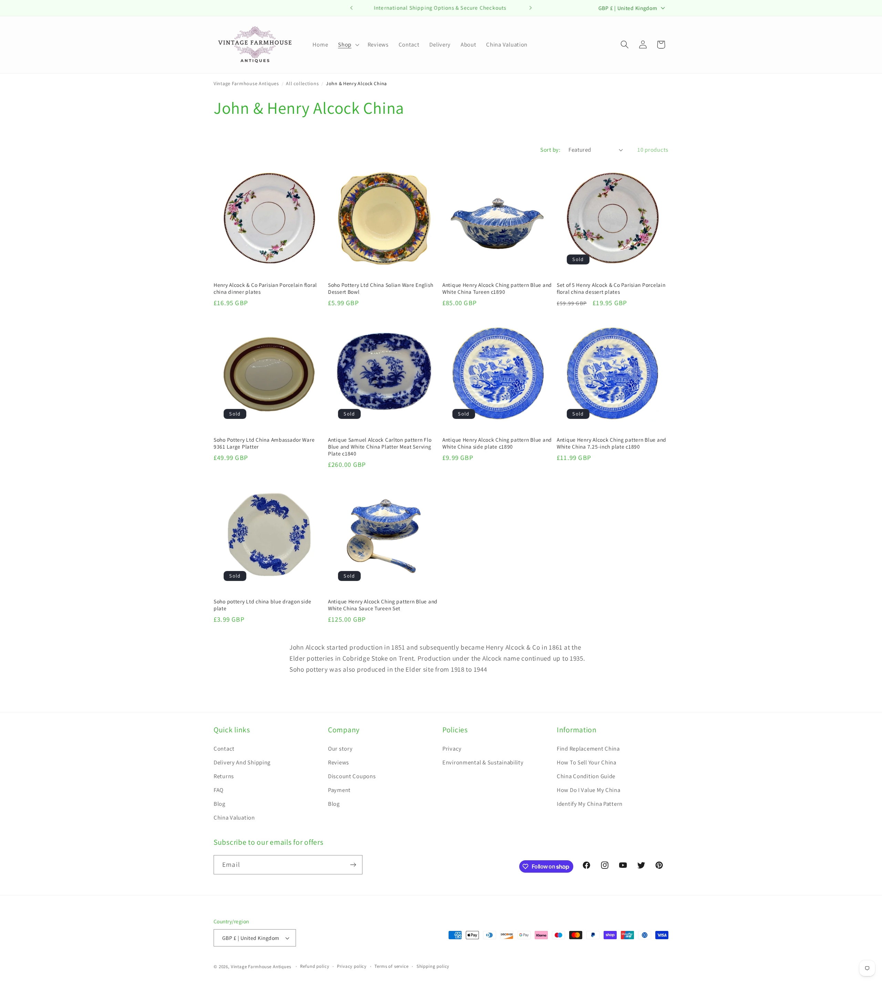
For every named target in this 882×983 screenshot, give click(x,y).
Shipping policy (433, 966)
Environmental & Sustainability (483, 762)
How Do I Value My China (589, 790)
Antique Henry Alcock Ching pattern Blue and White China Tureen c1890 (497, 288)
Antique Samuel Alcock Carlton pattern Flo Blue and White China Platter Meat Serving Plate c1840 (380, 446)
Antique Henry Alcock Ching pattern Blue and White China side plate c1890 (497, 443)
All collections (302, 83)
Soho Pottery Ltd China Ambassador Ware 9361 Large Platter (264, 443)
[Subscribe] (353, 864)
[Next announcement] (530, 8)
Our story (340, 748)
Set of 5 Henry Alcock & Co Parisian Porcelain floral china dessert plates (611, 288)
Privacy (452, 748)
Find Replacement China (588, 748)
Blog (219, 804)
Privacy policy (352, 966)
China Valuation (234, 817)
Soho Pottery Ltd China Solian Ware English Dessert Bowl (380, 288)
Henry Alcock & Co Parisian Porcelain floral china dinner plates (265, 288)
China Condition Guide (586, 776)
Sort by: (550, 149)
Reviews (338, 762)
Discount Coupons (352, 776)
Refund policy (314, 966)
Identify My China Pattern (590, 804)
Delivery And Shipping (242, 762)
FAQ (219, 790)
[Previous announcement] (351, 8)
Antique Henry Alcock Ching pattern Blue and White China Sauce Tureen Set (383, 605)
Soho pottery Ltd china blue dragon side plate (262, 605)
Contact (224, 748)
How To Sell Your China (586, 762)
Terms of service (391, 966)
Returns (224, 776)
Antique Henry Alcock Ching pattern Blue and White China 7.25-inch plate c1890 (611, 443)
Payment (339, 790)
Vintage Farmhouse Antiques (246, 83)
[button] (348, 44)
